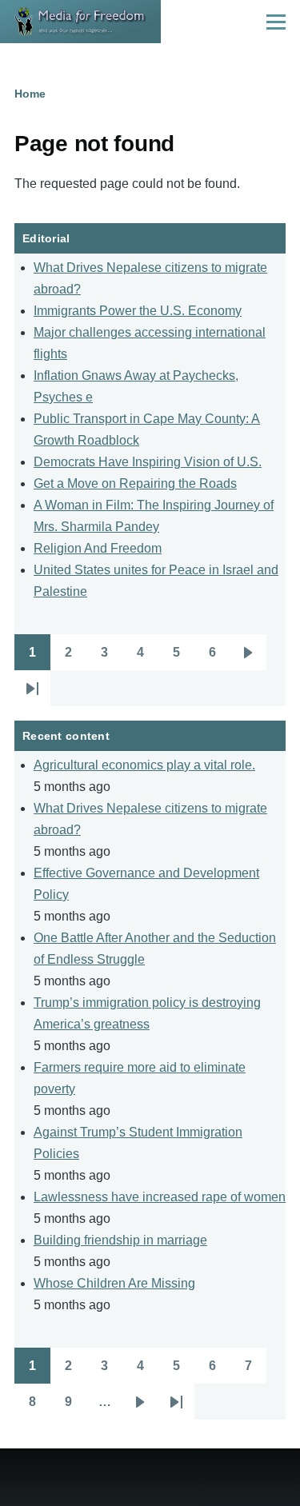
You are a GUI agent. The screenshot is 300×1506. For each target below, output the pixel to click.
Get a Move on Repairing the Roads (135, 483)
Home (30, 93)
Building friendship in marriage (120, 1240)
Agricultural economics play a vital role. (144, 765)
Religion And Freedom (98, 548)
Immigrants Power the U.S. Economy (138, 311)
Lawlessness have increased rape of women (160, 1197)
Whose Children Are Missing (114, 1283)
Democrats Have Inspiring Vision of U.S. (148, 462)
